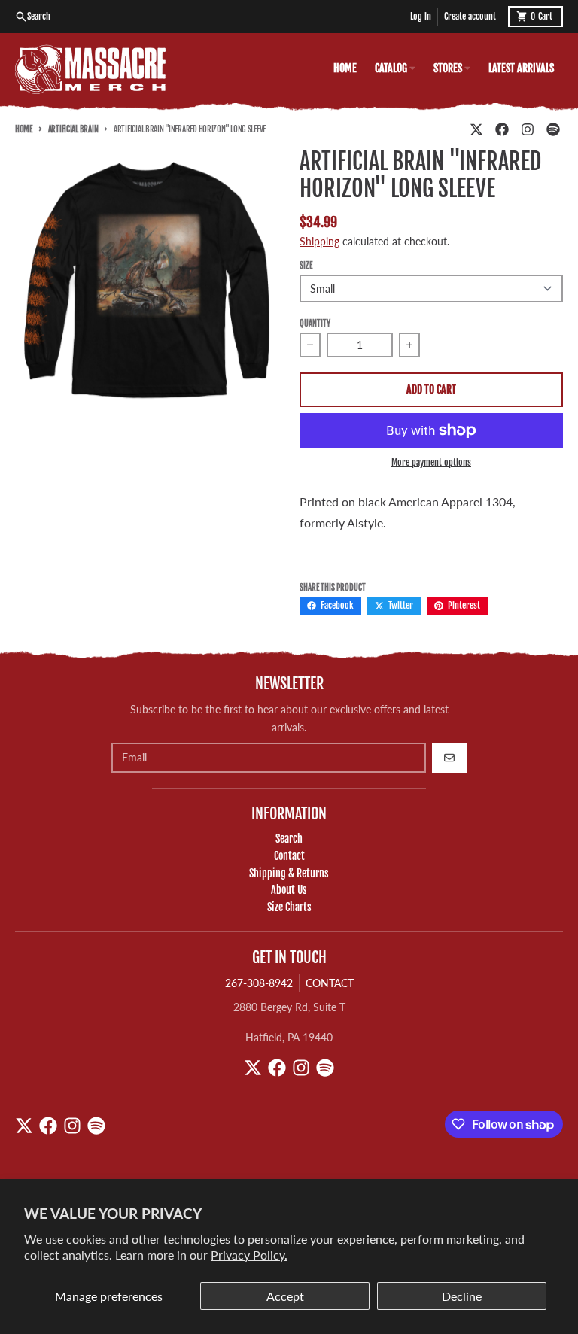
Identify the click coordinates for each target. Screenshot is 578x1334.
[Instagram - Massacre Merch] (527, 129)
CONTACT (330, 983)
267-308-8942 (259, 983)
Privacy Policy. (249, 1254)
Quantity (315, 323)
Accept (285, 1296)
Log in (420, 16)
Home (23, 129)
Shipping (319, 241)
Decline (462, 1296)
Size (306, 265)
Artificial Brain (73, 129)
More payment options (431, 462)
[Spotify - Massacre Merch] (553, 129)
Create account (470, 16)
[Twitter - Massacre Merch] (476, 129)
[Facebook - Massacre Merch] (502, 129)
